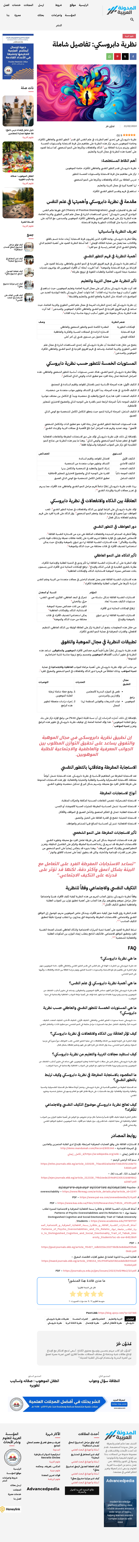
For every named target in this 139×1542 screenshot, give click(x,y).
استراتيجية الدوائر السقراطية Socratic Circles (47, 1456)
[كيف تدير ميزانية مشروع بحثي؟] (29, 285)
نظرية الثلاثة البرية (74, 1323)
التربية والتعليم (115, 1319)
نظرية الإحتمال (92, 1323)
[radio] (100, 1294)
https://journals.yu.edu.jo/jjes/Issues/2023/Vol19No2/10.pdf (99, 1271)
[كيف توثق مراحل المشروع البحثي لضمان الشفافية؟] (29, 247)
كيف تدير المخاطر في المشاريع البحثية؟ (14, 259)
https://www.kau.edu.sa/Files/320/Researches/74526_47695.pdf (96, 1203)
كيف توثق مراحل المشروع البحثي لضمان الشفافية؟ (13, 247)
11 (118, 920)
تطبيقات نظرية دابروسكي (57, 1319)
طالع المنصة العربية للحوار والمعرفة (82, 1491)
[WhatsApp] (109, 56)
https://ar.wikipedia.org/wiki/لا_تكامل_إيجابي (93, 1154)
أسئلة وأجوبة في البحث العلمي (85, 1449)
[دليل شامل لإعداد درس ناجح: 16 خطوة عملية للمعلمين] (18, 111)
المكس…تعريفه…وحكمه (48, 1466)
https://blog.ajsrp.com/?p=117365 (117, 1313)
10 (104, 903)
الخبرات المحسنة (80, 1319)
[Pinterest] (117, 56)
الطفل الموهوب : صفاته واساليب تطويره (22, 177)
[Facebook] (133, 56)
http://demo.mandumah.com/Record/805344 (87, 1148)
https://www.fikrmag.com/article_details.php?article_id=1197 (99, 1191)
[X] (125, 56)
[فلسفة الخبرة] (18, 202)
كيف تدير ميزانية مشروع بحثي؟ (13, 285)
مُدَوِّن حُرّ (110, 126)
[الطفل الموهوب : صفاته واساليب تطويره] (18, 156)
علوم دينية (55, 1470)
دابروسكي (130, 1323)
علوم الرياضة (54, 1479)
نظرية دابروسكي (55, 1323)
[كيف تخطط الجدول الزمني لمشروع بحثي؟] (29, 272)
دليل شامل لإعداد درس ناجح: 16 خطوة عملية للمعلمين (20, 131)
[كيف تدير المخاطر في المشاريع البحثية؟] (29, 259)
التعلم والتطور (98, 1319)
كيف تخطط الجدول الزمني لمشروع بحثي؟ (14, 272)
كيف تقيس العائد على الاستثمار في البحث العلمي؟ (13, 298)
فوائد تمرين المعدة (51, 1475)
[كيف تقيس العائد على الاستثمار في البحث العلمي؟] (29, 297)
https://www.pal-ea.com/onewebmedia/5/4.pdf (108, 1197)
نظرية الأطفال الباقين (112, 1323)
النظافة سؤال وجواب (104, 1381)
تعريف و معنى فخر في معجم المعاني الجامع (43, 1444)
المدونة (56, 1449)
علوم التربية (28, 137)
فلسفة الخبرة (27, 222)
